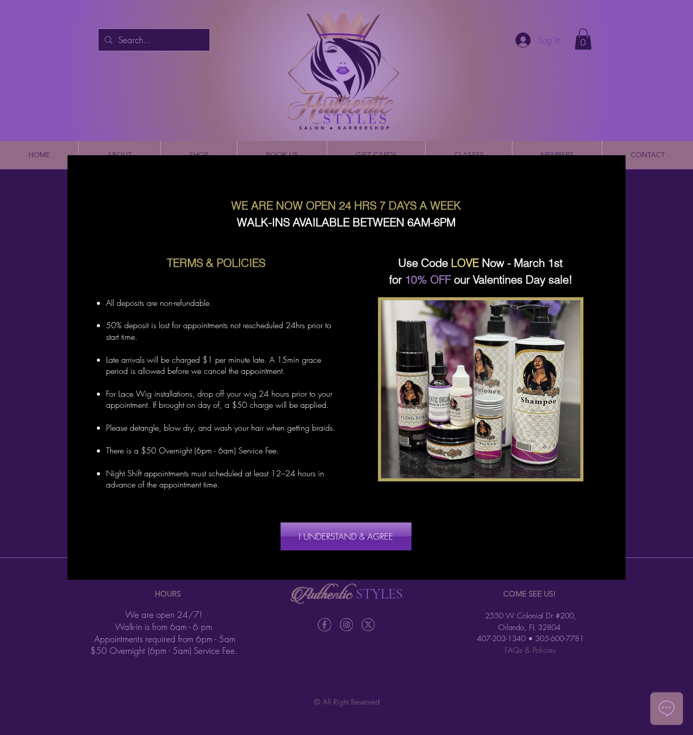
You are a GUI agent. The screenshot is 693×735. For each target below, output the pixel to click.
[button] (346, 536)
